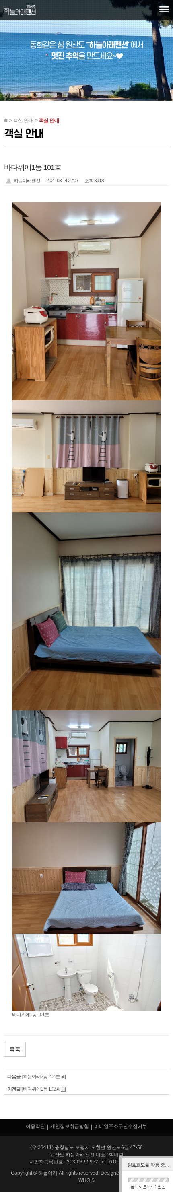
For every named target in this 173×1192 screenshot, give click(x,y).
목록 (15, 1049)
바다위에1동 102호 (41, 1089)
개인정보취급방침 (69, 1126)
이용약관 (35, 1126)
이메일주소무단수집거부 (120, 1126)
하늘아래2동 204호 (41, 1076)
